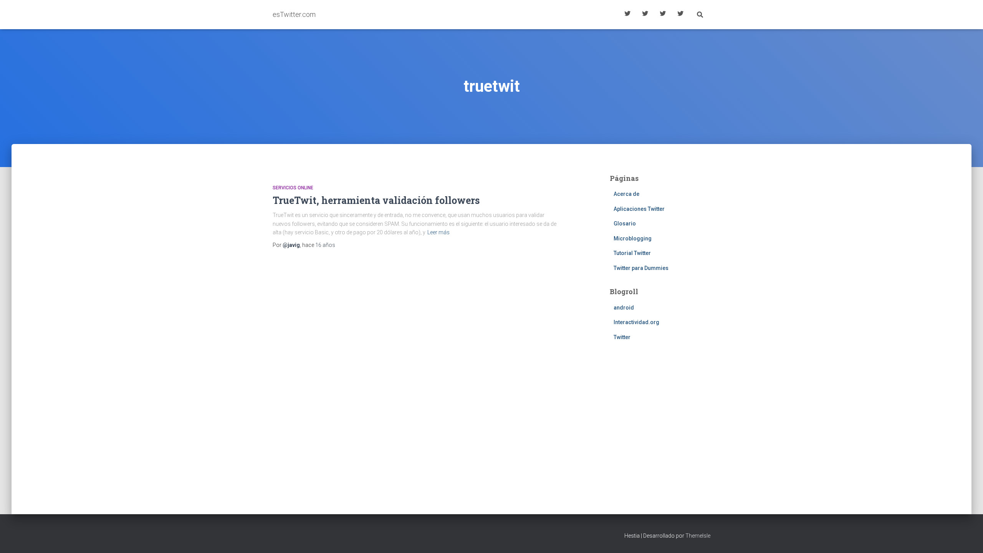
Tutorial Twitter (627, 14)
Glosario (663, 14)
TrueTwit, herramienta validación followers (376, 200)
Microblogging (633, 238)
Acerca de (680, 14)
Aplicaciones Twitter (645, 14)
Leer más (438, 232)
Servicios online (293, 187)
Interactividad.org (636, 322)
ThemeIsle (697, 536)
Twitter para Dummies (641, 268)
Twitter (622, 337)
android (624, 308)
